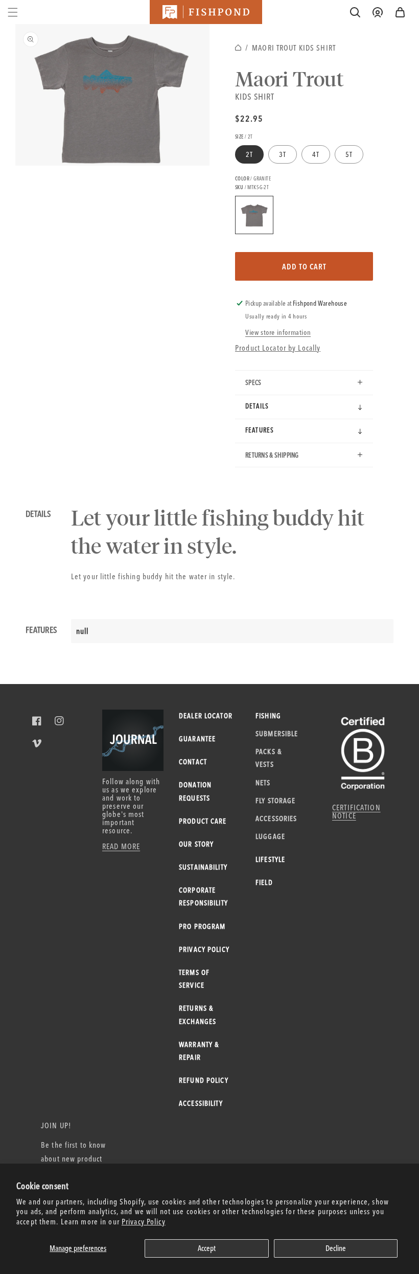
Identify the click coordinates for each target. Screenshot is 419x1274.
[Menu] (13, 12)
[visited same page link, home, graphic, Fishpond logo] (206, 12)
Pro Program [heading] (202, 926)
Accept (207, 1248)
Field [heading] (264, 882)
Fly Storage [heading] (275, 800)
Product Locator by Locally (277, 348)
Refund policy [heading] (203, 1080)
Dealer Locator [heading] (205, 715)
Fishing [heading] (268, 715)
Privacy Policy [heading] (204, 949)
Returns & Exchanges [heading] (197, 1015)
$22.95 (249, 118)
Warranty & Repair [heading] (199, 1051)
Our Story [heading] (196, 844)
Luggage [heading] (270, 836)
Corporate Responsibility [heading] (203, 896)
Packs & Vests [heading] (268, 758)
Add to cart (304, 266)
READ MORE (121, 846)
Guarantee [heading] (197, 738)
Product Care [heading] (203, 821)
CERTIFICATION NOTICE (356, 812)
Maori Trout (289, 78)
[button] (400, 12)
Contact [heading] (193, 761)
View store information (278, 332)
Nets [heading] (263, 782)
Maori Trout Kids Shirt (294, 48)
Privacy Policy (144, 1221)
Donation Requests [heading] (195, 791)
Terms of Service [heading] (194, 979)
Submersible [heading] (276, 733)
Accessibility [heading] (201, 1103)
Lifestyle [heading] (270, 859)
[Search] (355, 12)
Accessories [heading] (276, 818)
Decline (335, 1248)
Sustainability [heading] (203, 867)
